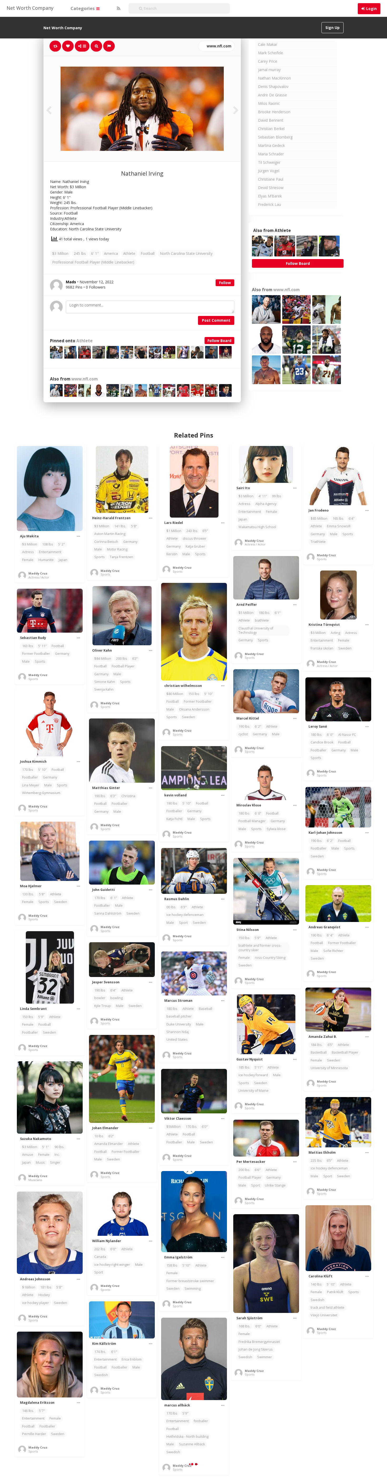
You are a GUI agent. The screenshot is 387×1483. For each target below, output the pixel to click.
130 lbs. (28, 894)
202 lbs (99, 1249)
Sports (99, 557)
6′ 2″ (258, 726)
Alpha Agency (265, 504)
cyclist (243, 734)
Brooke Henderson (274, 111)
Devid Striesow (271, 187)
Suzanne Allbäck (192, 1444)
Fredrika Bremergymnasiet (259, 1342)
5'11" (258, 1067)
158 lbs (171, 1265)
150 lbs (193, 694)
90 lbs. (59, 1147)
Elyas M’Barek (270, 196)
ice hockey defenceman (185, 914)
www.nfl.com (218, 45)
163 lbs (27, 646)
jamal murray (269, 69)
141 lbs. (120, 526)
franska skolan (322, 648)
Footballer (318, 750)
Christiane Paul (270, 179)
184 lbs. (316, 1045)
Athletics (317, 1450)
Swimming (193, 1288)
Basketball (319, 1052)
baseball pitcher (179, 1016)
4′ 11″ (263, 496)
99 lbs (276, 496)
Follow (225, 282)
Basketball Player (345, 1052)
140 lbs (316, 1284)
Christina (128, 796)
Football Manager (252, 821)
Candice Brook (322, 742)
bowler (99, 998)
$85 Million (319, 518)
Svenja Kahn (103, 689)
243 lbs (191, 531)
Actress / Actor (38, 577)
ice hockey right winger (112, 1264)
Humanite (46, 560)
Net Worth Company (30, 8)
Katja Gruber (195, 546)
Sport (183, 922)
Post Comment (216, 320)
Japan (63, 560)
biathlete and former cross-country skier (260, 947)
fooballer (201, 1421)
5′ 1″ (45, 1147)
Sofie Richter (333, 951)
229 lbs (99, 1470)
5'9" (258, 938)
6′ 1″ (113, 898)
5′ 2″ (61, 544)
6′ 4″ (330, 935)
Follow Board (219, 340)
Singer (55, 1162)
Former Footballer (198, 701)
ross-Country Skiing (270, 957)
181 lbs (45, 1287)
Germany (130, 541)
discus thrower (194, 538)
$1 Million (173, 531)
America (111, 253)
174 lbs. (100, 1352)
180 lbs (264, 613)
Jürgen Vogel (268, 170)
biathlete (262, 620)
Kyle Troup (102, 1006)
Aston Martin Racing (109, 534)
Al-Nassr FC (347, 734)
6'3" (113, 796)
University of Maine (254, 1090)
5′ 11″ (42, 646)
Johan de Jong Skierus (256, 1349)
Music (40, 1162)
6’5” (205, 531)
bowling (116, 998)
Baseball (205, 1008)
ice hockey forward (253, 1075)
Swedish (317, 1300)
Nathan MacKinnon (274, 78)
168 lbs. (244, 1326)
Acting (335, 633)
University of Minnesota (329, 1068)
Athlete (129, 253)
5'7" (42, 1410)
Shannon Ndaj (177, 1032)
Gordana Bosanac (325, 1458)
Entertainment (50, 552)
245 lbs (80, 253)
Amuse (27, 1154)
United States (177, 1039)
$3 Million (60, 253)
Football (148, 253)
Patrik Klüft (335, 1292)
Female (27, 560)
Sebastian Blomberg (275, 137)
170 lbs (27, 769)
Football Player (123, 666)
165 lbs (338, 518)
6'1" (278, 613)
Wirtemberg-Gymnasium (41, 793)
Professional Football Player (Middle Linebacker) (93, 262)
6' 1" (95, 253)
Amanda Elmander (108, 1144)
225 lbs (316, 1160)
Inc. (57, 1154)
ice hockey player (35, 1303)
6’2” (134, 658)
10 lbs (98, 1136)
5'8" (134, 526)
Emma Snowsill (338, 526)
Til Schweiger (269, 162)
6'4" (352, 518)
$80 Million (174, 694)
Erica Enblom (132, 1359)
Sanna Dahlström (107, 913)
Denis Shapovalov (273, 86)
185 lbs (244, 1067)
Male (98, 549)
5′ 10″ (208, 694)
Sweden (344, 648)
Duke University (178, 1024)
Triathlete (318, 541)
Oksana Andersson (194, 709)
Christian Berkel (271, 128)
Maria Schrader (271, 153)
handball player (106, 1477)
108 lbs (47, 544)
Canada (100, 1256)
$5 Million (246, 613)
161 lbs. (316, 1443)
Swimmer (264, 1357)
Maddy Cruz (37, 573)
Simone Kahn (104, 681)
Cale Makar (267, 44)
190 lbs (244, 726)
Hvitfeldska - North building (187, 1436)
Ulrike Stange (275, 1185)
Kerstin (171, 554)
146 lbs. (28, 1410)
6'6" (258, 1170)
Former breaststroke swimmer (190, 1281)
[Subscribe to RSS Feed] (118, 8)
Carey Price (267, 61)
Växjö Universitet (324, 1315)
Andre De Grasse (272, 94)
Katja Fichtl (174, 819)
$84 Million (102, 658)
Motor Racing (117, 549)
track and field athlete (327, 1307)
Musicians (35, 1180)
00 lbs (171, 907)
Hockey (44, 1295)
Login (371, 8)
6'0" (205, 1126)
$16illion (28, 1287)
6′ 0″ (330, 734)
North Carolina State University (186, 253)
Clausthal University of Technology (256, 630)
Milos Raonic (269, 103)
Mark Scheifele (270, 52)
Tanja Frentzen (121, 557)
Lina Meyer (30, 785)
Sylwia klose (276, 829)
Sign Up (332, 27)
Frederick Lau (269, 204)
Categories (83, 8)
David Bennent (270, 120)
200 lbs (121, 658)
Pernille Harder (34, 1434)
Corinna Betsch (106, 541)
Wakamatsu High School (257, 527)
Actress (28, 552)
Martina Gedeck (271, 145)
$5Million (173, 1126)
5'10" (186, 1265)
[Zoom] (96, 46)
